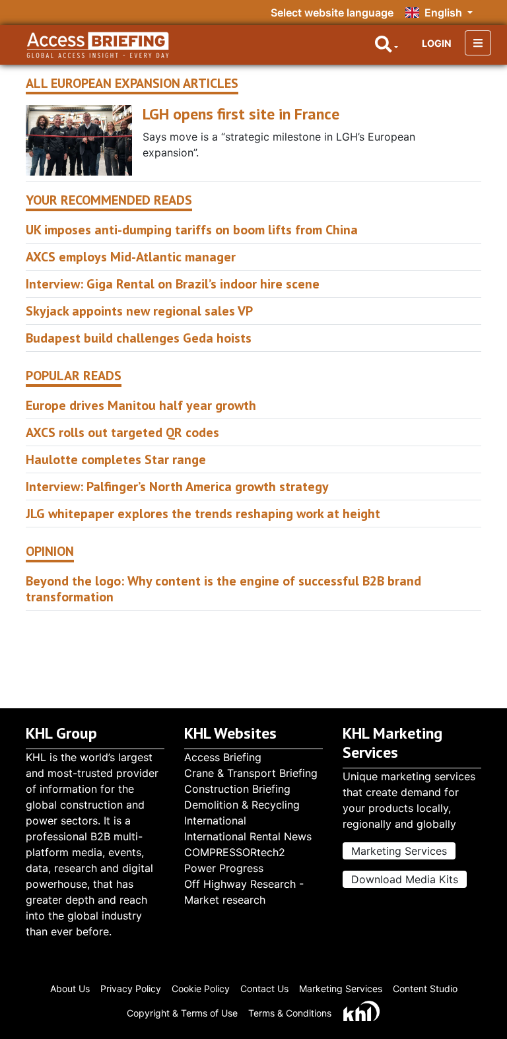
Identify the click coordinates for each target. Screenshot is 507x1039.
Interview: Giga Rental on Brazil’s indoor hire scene (173, 283)
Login (437, 43)
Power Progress (223, 868)
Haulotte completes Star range (116, 459)
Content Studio (425, 988)
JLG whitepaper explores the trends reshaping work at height (203, 513)
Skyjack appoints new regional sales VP (139, 310)
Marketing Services (399, 850)
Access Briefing (222, 757)
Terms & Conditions (289, 1013)
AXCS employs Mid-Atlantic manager (131, 256)
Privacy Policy (130, 988)
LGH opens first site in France (241, 114)
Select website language (332, 12)
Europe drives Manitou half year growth (141, 405)
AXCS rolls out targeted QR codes (122, 432)
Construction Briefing (237, 788)
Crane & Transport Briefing (251, 773)
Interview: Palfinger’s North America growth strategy (177, 486)
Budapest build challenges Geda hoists (139, 338)
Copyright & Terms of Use (182, 1013)
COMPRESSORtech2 (234, 852)
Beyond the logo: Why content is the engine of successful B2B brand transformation (223, 588)
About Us (70, 988)
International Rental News (248, 836)
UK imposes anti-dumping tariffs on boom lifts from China (192, 229)
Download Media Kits (404, 879)
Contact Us (264, 988)
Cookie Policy (201, 988)
